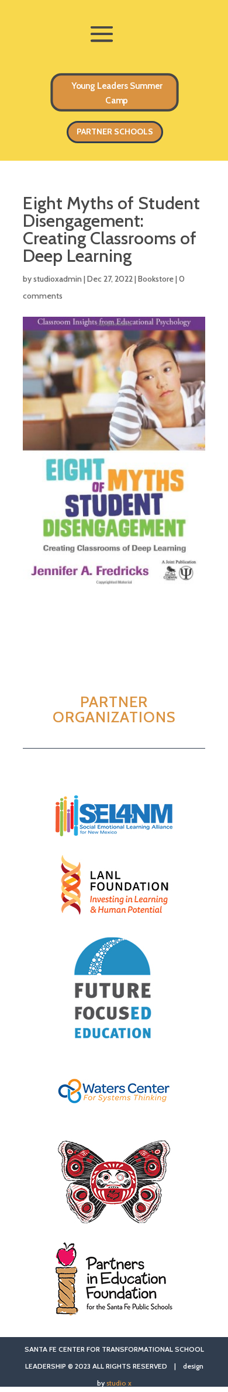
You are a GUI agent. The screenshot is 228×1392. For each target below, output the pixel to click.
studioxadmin (57, 278)
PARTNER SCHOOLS (115, 131)
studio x (119, 1383)
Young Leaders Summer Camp (116, 93)
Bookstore (156, 278)
